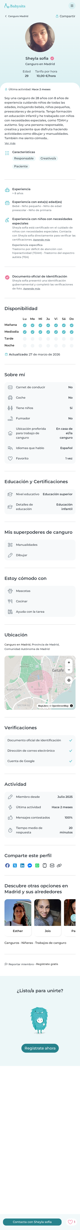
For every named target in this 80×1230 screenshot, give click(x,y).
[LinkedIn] (22, 865)
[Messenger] (30, 865)
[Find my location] (69, 680)
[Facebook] (7, 865)
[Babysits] (14, 5)
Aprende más (41, 239)
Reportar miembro (21, 964)
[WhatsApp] (37, 865)
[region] (40, 683)
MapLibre (43, 705)
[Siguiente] (74, 917)
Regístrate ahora (40, 1048)
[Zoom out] (69, 669)
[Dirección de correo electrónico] (52, 865)
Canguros (11, 943)
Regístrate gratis (47, 964)
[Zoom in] (69, 662)
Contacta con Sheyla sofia (32, 1222)
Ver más (10, 143)
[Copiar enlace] (59, 865)
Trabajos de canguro (50, 943)
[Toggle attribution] (71, 705)
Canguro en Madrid (40, 64)
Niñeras (27, 943)
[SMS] (45, 865)
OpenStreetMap (60, 705)
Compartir (67, 16)
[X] (15, 865)
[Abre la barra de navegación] (72, 5)
